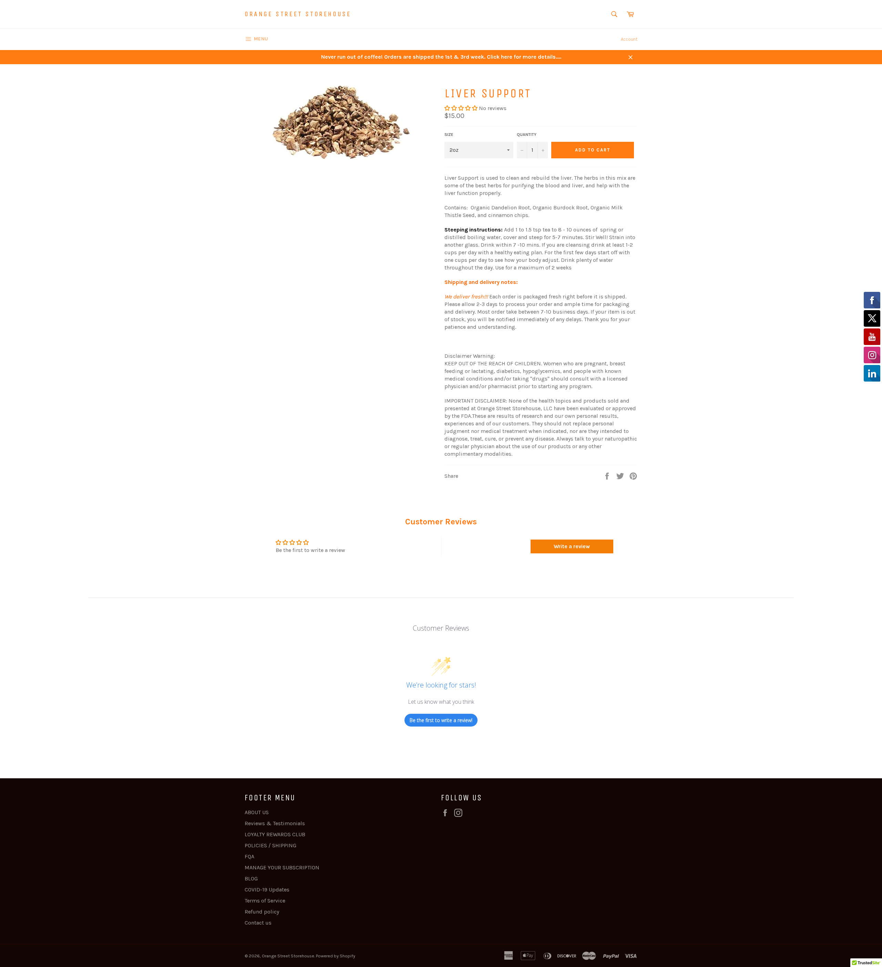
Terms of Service (265, 900)
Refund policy (262, 911)
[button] (461, 108)
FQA (249, 856)
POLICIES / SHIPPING (270, 845)
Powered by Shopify (335, 955)
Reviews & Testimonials (275, 823)
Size (448, 134)
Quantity (526, 134)
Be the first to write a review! (441, 720)
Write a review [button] (572, 546)
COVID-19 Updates (267, 889)
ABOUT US (257, 812)
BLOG (251, 878)
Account (629, 39)
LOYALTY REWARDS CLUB (275, 834)
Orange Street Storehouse (298, 14)
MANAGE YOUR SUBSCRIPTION (282, 867)
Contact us (258, 922)
